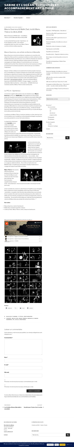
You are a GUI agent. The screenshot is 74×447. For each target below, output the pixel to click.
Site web (6, 372)
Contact (28, 17)
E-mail (6, 365)
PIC (14, 319)
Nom (6, 357)
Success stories (51, 107)
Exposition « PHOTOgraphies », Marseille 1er (56, 30)
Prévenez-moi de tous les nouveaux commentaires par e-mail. (20, 381)
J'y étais (20, 316)
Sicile (17, 319)
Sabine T (19, 27)
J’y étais (50, 124)
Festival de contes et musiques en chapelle (56, 46)
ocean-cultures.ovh (8, 431)
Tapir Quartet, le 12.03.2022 (52, 49)
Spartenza (23, 319)
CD (50, 110)
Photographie (28, 316)
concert (8, 318)
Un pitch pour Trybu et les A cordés (59, 81)
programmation (53, 115)
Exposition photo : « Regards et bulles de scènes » (57, 54)
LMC (47, 77)
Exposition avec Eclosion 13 (52, 51)
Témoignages (51, 119)
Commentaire (8, 337)
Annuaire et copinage (53, 126)
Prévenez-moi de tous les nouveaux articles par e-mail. (18, 386)
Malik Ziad (15, 318)
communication (53, 108)
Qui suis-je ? (7, 17)
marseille (31, 318)
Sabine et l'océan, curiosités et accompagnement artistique (31, 6)
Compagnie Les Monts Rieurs (53, 84)
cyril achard (49, 88)
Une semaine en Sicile (16, 79)
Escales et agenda (18, 17)
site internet (52, 113)
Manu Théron (23, 318)
